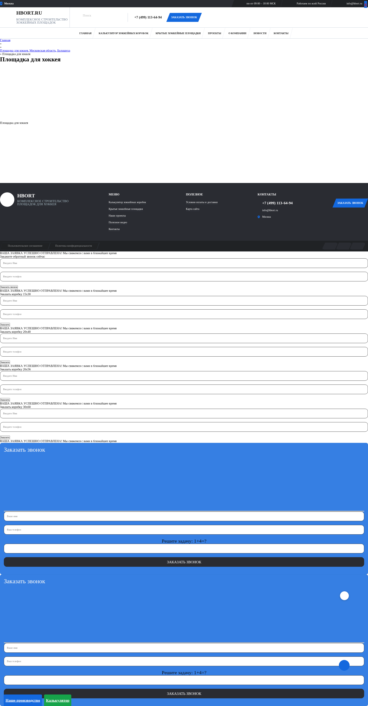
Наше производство (23, 700)
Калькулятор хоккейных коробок (123, 33)
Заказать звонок (8, 287)
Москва (266, 216)
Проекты (214, 33)
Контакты (281, 33)
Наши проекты (117, 215)
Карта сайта (192, 209)
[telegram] (273, 226)
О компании (237, 33)
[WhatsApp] (210, 17)
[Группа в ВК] (262, 226)
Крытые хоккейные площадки (178, 33)
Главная (85, 33)
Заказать (5, 324)
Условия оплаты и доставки (202, 202)
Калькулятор (57, 700)
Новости (260, 33)
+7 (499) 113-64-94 (148, 17)
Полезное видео (118, 222)
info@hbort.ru (354, 3)
